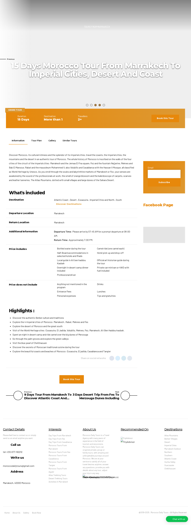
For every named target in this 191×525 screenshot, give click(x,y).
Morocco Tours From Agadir (58, 470)
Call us (16, 445)
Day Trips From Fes (57, 439)
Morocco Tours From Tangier (58, 463)
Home (7, 513)
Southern (168, 455)
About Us (16, 513)
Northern (168, 452)
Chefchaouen (170, 468)
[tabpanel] (95, 59)
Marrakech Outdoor (172, 449)
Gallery (26, 513)
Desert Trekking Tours (58, 478)
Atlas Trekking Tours (57, 475)
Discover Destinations (68, 204)
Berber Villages (170, 439)
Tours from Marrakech (97, 26)
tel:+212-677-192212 (12, 451)
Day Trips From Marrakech (60, 435)
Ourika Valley (169, 462)
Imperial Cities (170, 445)
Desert (167, 442)
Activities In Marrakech (58, 482)
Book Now (36, 513)
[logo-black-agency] (100, 486)
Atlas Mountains (171, 435)
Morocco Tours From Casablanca (58, 457)
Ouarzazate (169, 465)
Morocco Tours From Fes (59, 452)
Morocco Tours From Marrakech (58, 447)
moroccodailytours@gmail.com (18, 465)
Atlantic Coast (170, 458)
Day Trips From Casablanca (60, 442)
